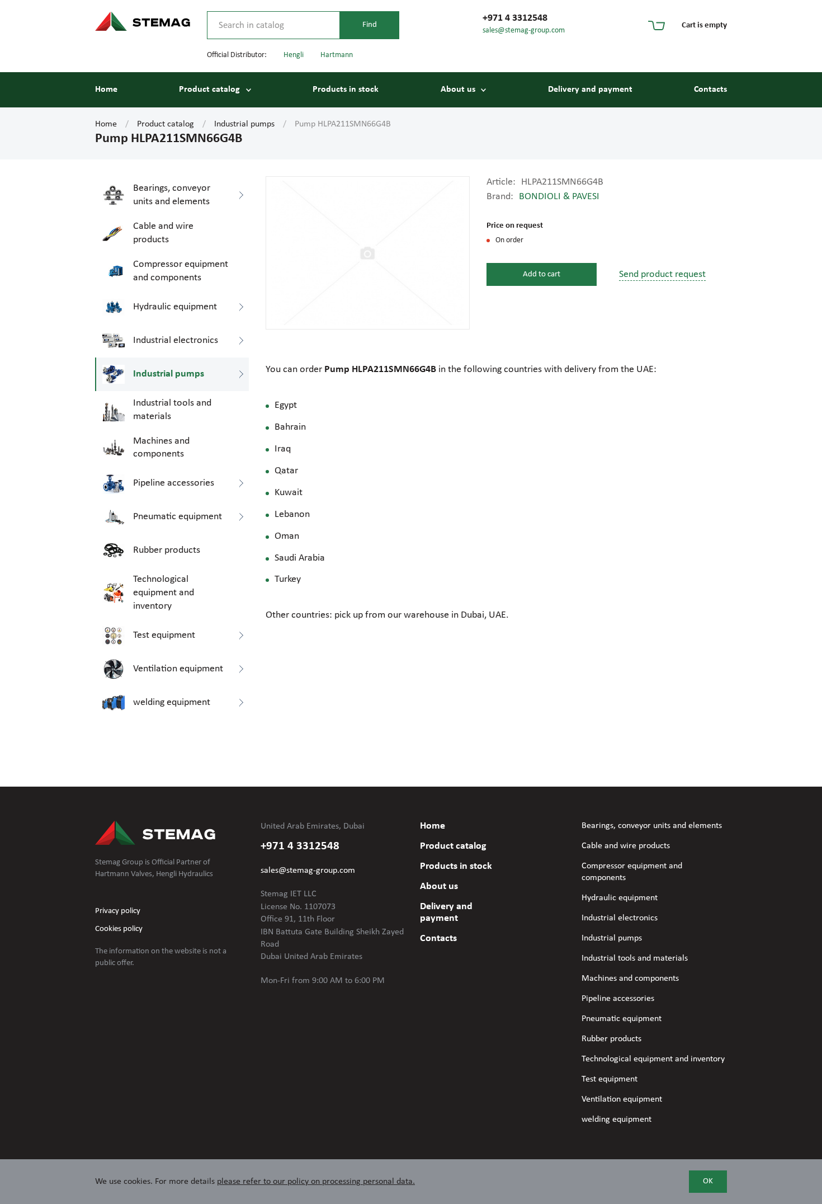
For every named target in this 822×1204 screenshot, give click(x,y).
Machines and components (630, 978)
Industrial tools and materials (635, 958)
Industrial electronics (620, 918)
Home (106, 89)
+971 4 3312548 (515, 18)
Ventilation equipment (622, 1099)
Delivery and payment (590, 89)
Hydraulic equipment (620, 897)
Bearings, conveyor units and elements (652, 825)
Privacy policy (117, 911)
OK (708, 1181)
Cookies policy (119, 929)
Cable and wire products (626, 845)
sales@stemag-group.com (524, 30)
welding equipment (616, 1119)
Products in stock (346, 89)
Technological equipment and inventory (653, 1059)
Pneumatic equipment (622, 1018)
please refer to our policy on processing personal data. (316, 1181)
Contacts (710, 89)
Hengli (294, 55)
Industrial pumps (244, 124)
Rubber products (611, 1038)
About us (458, 89)
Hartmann (336, 55)
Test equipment (609, 1079)
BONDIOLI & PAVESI (559, 196)
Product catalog (209, 89)
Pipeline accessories (618, 998)
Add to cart (541, 274)
